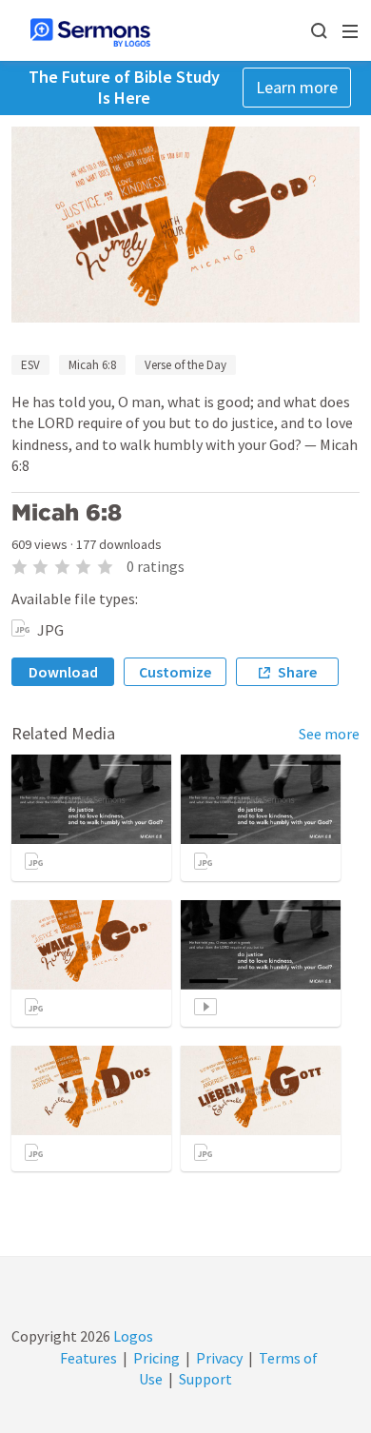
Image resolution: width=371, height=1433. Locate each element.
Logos (131, 1335)
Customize (175, 671)
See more (329, 733)
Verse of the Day (185, 365)
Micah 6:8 (92, 365)
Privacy (219, 1357)
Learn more (297, 87)
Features (88, 1357)
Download (63, 671)
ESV (30, 365)
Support (205, 1378)
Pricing (156, 1357)
